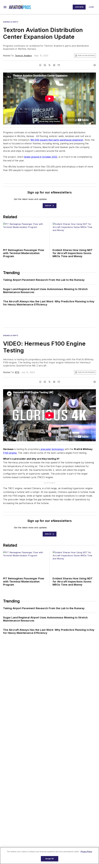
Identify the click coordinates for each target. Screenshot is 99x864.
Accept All (49, 859)
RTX (17, 372)
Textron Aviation (23, 55)
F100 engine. (10, 453)
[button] (5, 7)
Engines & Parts (10, 22)
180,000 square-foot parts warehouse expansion (56, 140)
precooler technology (52, 449)
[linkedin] (45, 65)
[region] (49, 855)
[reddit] (54, 65)
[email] (58, 65)
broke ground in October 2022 (40, 156)
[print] (94, 65)
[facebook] (40, 65)
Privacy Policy (86, 852)
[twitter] (49, 65)
